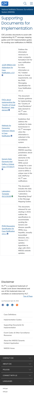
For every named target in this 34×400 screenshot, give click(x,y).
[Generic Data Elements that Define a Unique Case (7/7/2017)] (2, 169)
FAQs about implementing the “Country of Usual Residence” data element (8, 105)
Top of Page (28, 296)
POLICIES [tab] (6, 369)
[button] (25, 3)
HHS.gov (5, 388)
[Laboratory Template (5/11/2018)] (12, 196)
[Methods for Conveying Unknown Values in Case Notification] (11, 136)
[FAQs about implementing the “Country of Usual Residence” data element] (9, 110)
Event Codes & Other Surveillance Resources (17, 334)
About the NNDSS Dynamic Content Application (14, 341)
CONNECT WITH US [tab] (10, 375)
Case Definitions (10, 314)
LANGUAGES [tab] (7, 381)
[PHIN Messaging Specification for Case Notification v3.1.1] (7, 234)
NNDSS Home (9, 348)
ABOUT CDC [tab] (7, 364)
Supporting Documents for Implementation (14, 326)
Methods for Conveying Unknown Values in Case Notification (8, 130)
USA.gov (5, 392)
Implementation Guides (13, 320)
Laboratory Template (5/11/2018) (6, 194)
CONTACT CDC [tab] (8, 358)
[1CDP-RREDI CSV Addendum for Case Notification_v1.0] (2, 75)
